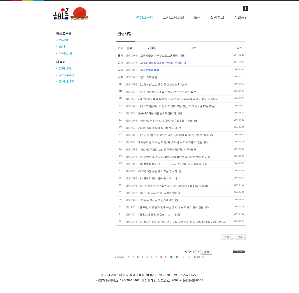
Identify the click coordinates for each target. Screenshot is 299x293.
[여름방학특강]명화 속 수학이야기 (160, 178)
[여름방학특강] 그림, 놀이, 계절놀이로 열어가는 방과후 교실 (175, 156)
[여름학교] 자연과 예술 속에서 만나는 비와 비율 (165, 91)
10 (171, 257)
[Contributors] (234, 252)
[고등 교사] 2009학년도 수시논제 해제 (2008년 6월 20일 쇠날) (176, 135)
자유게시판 (66, 75)
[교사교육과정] (173, 17)
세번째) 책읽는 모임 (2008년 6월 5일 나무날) (166, 149)
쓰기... (227, 237)
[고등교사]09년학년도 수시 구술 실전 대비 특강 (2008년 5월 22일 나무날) (183, 221)
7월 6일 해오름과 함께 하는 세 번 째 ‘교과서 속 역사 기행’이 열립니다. (178, 99)
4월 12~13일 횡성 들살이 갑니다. (157, 214)
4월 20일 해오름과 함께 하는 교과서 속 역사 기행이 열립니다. (173, 207)
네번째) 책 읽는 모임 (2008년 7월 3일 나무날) (166, 120)
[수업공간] (241, 17)
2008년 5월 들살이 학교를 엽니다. (158, 171)
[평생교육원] (144, 17)
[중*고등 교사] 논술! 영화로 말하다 (160, 192)
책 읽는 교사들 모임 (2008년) (157, 200)
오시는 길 (65, 53)
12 (182, 257)
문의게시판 (66, 81)
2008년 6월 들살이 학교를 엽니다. (158, 127)
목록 (240, 237)
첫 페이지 (119, 257)
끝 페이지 (198, 257)
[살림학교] (217, 17)
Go (153, 48)
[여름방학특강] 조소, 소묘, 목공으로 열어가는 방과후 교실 (173, 164)
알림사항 (65, 68)
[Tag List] (241, 252)
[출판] (197, 17)
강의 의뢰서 (147, 77)
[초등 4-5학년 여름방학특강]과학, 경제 (160, 113)
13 (188, 257)
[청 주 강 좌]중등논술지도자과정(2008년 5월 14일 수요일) (174, 185)
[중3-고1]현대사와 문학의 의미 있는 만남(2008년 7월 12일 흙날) (177, 106)
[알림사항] (125, 36)
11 (177, 257)
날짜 (239, 47)
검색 (206, 251)
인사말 (63, 40)
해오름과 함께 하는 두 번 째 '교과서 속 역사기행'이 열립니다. (173, 142)
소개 (62, 46)
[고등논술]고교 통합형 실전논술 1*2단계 (163, 84)
